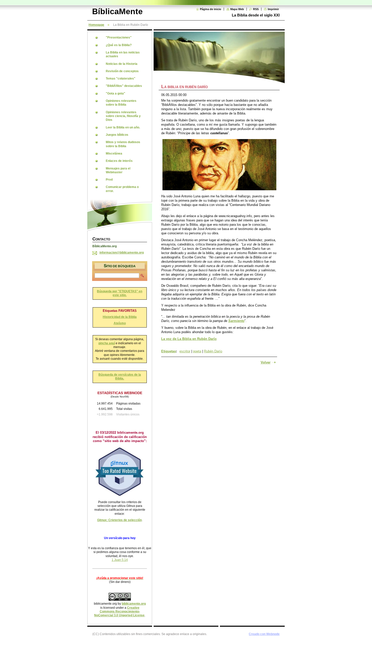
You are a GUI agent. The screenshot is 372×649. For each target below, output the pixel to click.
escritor (184, 351)
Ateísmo (120, 323)
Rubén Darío (213, 351)
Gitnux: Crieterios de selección (119, 520)
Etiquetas (168, 351)
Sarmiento (236, 321)
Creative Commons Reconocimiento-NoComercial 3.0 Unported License (119, 611)
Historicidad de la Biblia (120, 316)
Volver (266, 362)
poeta (197, 351)
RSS (256, 9)
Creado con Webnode (264, 634)
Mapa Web (237, 9)
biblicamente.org (134, 603)
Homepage (96, 24)
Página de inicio (210, 9)
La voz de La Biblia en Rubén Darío (189, 339)
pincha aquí (106, 343)
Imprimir (273, 9)
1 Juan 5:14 (120, 559)
